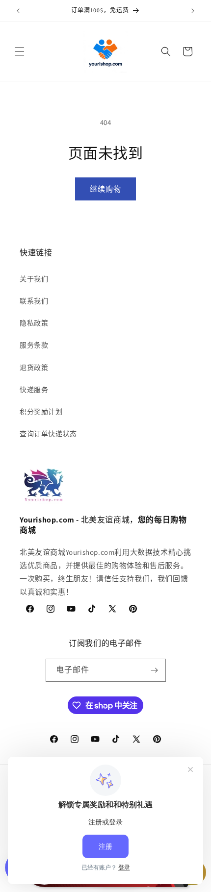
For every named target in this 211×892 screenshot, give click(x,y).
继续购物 (105, 189)
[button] (19, 51)
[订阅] (154, 670)
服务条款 (34, 345)
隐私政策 (34, 323)
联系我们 (34, 301)
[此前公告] (18, 11)
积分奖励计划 (41, 411)
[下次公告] (193, 11)
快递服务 (34, 389)
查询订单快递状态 (48, 433)
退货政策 (34, 367)
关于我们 (34, 278)
